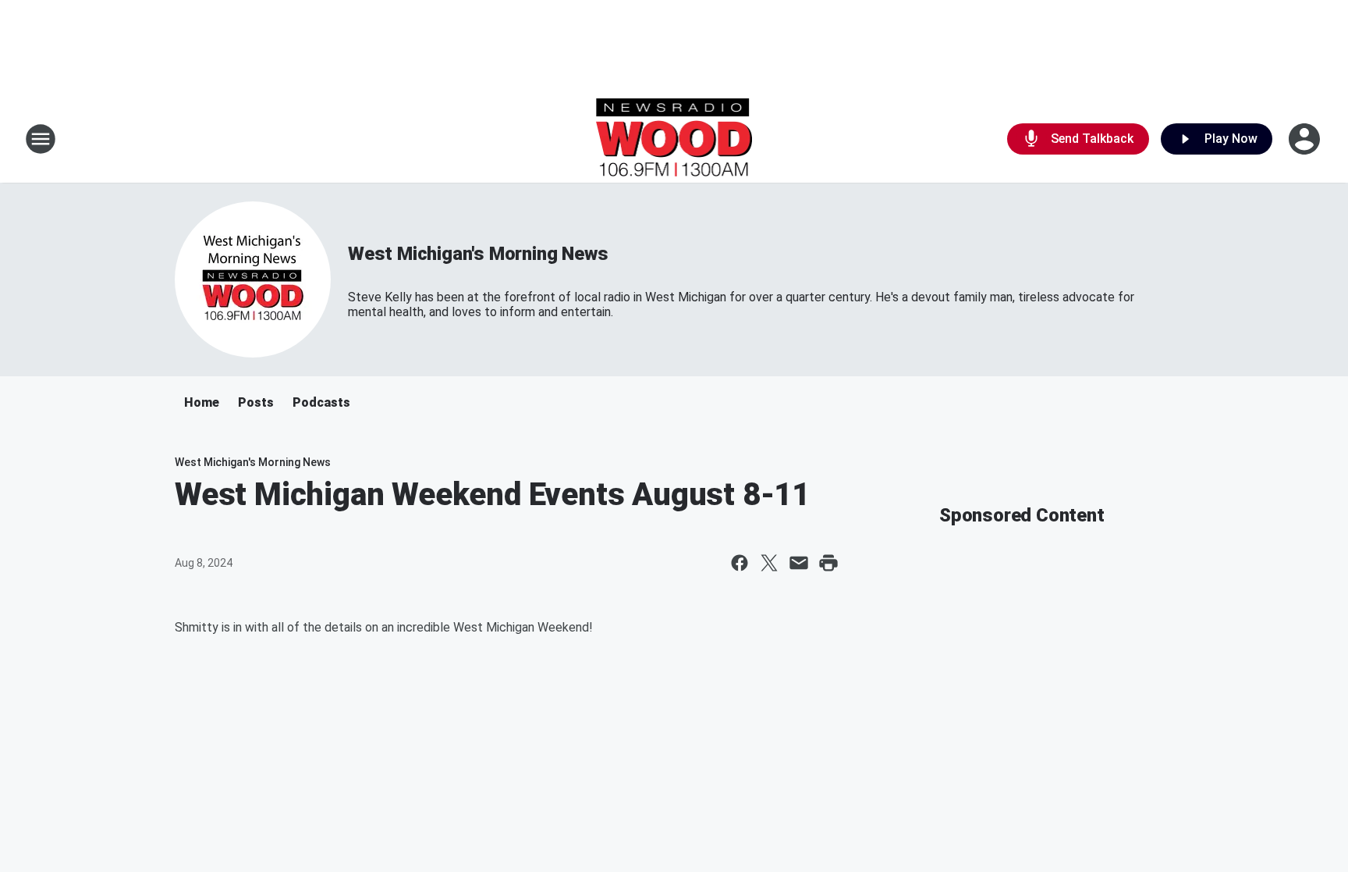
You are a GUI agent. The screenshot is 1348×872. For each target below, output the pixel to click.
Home (201, 402)
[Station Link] (674, 139)
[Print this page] (828, 563)
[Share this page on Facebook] (739, 563)
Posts (256, 402)
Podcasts (321, 402)
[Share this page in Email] (799, 563)
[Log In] (1306, 139)
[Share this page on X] (769, 563)
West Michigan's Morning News (478, 254)
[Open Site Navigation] (40, 139)
